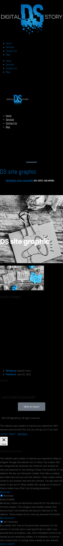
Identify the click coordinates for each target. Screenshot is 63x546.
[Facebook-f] (5, 387)
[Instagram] (13, 387)
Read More (23, 434)
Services (10, 47)
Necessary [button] (5, 492)
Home (8, 43)
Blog (8, 54)
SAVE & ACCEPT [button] (7, 544)
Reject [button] (12, 434)
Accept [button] (4, 434)
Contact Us (11, 51)
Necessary (9, 495)
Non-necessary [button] (7, 518)
